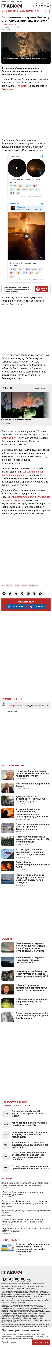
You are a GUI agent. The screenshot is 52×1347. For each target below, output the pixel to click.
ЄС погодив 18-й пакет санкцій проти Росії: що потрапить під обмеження (30, 852)
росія (24, 585)
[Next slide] (49, 11)
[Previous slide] (45, 11)
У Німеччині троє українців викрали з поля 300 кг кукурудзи (31, 1001)
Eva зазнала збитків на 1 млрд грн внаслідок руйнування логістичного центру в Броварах (24, 1202)
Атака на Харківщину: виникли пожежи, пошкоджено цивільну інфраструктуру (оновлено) (32, 813)
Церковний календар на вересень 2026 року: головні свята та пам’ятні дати (30, 1134)
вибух (17, 585)
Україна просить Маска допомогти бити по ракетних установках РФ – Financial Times (22, 1220)
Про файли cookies (9, 1342)
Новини (7, 1178)
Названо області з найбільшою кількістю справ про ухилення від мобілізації (30, 1145)
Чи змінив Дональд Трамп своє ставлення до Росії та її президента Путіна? (32, 773)
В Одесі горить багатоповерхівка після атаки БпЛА (33, 864)
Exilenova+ (7, 89)
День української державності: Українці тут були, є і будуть (30, 799)
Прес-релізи (10, 1239)
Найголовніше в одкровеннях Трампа (33, 784)
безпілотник (33, 585)
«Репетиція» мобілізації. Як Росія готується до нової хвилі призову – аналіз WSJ (32, 974)
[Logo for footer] (11, 1273)
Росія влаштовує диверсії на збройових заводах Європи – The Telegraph (33, 1015)
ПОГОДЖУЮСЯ (41, 1342)
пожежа (9, 585)
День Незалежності (29, 11)
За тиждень (6, 1106)
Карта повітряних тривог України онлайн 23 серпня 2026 (29, 1124)
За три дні (18, 1106)
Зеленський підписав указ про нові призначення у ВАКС (25, 1211)
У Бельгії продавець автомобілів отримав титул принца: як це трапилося (32, 988)
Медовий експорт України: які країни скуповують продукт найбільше (25, 1229)
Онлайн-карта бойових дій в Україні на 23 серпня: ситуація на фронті (29, 1113)
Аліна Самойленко (8, 25)
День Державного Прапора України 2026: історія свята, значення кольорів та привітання (25, 1184)
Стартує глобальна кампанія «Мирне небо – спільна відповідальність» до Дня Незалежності (32, 1248)
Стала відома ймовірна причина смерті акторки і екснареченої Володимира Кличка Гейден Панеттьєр (29, 1156)
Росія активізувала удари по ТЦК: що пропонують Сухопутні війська (32, 826)
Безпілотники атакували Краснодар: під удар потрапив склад (30, 960)
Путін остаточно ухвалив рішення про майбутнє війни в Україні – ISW (31, 1167)
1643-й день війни (10, 11)
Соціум (6, 938)
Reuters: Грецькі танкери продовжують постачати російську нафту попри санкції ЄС (30, 879)
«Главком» (21, 86)
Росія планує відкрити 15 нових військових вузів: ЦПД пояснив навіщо (33, 839)
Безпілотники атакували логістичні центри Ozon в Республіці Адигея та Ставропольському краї (30, 947)
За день (27, 1106)
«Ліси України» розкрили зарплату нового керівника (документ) (22, 1193)
